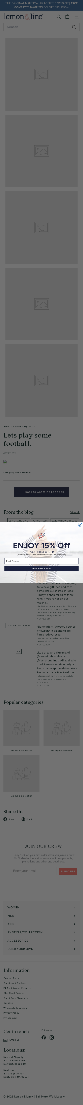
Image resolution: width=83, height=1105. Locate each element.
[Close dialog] (80, 525)
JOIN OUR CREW (41, 568)
